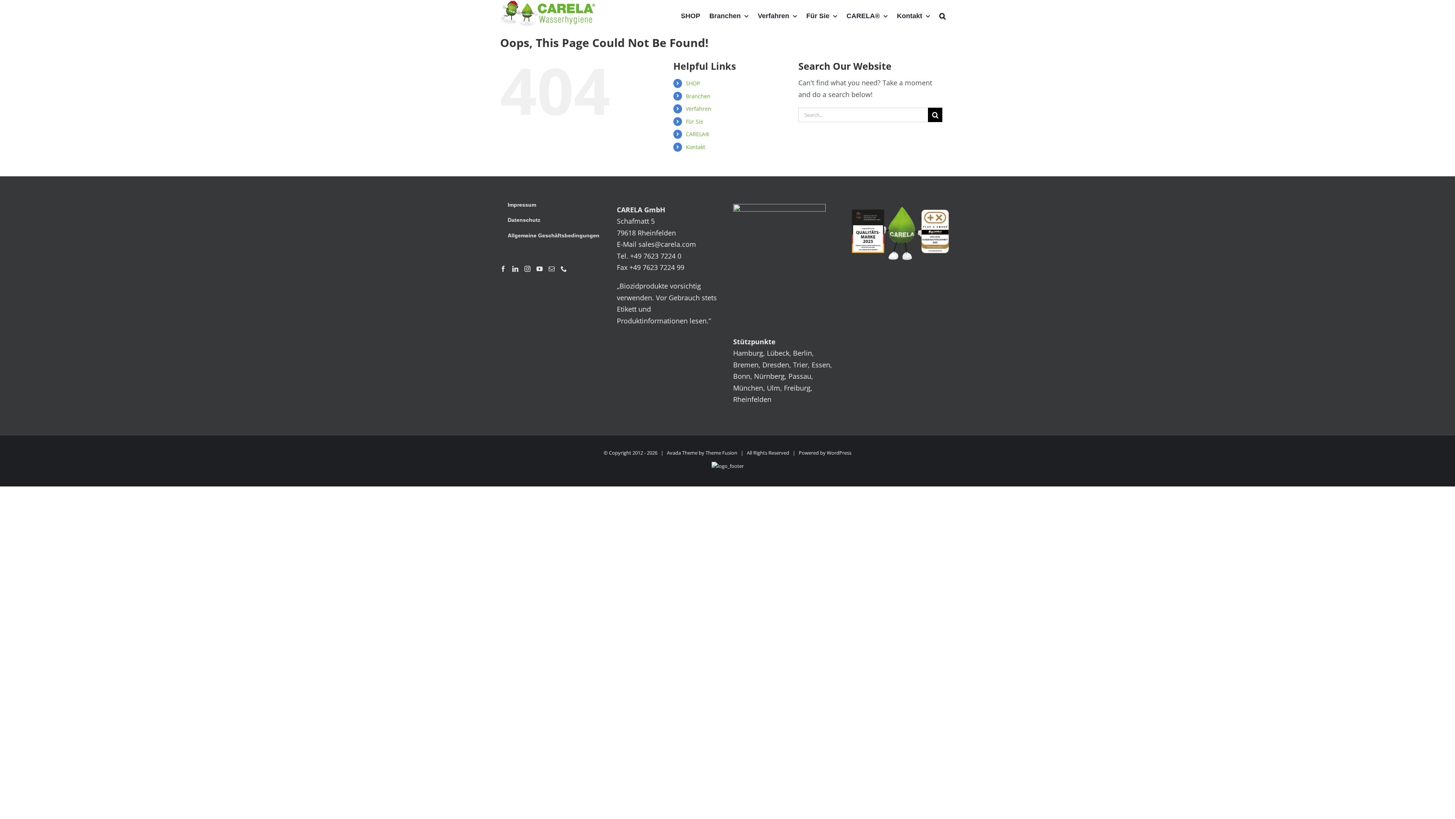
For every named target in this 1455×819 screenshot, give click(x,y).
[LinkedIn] (515, 269)
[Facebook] (503, 269)
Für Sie (694, 121)
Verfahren (698, 108)
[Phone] (564, 269)
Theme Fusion (721, 452)
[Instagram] (527, 269)
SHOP (693, 83)
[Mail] (552, 269)
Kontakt (695, 147)
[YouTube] (540, 269)
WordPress (839, 452)
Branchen (698, 96)
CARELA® (698, 134)
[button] (942, 16)
